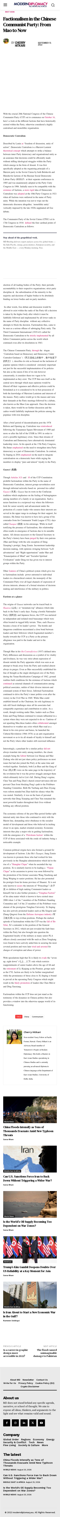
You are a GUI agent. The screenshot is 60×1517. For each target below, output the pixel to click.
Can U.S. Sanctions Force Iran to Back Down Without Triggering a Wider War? (29, 1477)
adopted (21, 193)
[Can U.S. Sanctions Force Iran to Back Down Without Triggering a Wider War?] (30, 1159)
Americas (8, 1262)
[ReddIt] (36, 54)
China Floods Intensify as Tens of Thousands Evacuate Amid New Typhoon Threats (28, 1131)
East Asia (10, 12)
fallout (23, 755)
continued (7, 683)
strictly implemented (39, 335)
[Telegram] (43, 54)
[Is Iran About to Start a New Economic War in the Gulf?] (30, 1295)
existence (7, 189)
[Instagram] (15, 1422)
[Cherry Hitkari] (6, 41)
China (26, 1016)
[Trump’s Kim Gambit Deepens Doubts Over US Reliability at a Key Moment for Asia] (30, 1249)
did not (47, 748)
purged (33, 538)
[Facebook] (6, 54)
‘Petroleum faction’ (34, 834)
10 (28, 477)
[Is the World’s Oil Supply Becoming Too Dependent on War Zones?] (30, 1204)
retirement (11, 968)
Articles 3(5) (16, 477)
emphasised (17, 447)
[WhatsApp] (21, 54)
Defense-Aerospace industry (39, 914)
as (22, 143)
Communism (37, 1016)
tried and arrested (40, 946)
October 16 (50, 117)
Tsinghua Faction (47, 892)
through (35, 350)
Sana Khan (8, 1139)
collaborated (42, 722)
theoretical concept (11, 150)
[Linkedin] (28, 54)
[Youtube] (41, 1422)
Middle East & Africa (12, 1171)
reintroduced (46, 426)
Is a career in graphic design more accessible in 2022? (15, 1353)
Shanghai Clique (19, 864)
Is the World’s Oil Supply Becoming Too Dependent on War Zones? (27, 1224)
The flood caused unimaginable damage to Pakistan (45, 1353)
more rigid (29, 189)
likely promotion (22, 982)
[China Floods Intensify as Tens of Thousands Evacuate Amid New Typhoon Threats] (30, 1109)
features (12, 570)
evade (44, 957)
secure (20, 885)
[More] (50, 54)
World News (9, 1122)
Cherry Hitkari (20, 44)
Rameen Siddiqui (11, 1320)
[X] (14, 54)
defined (28, 222)
